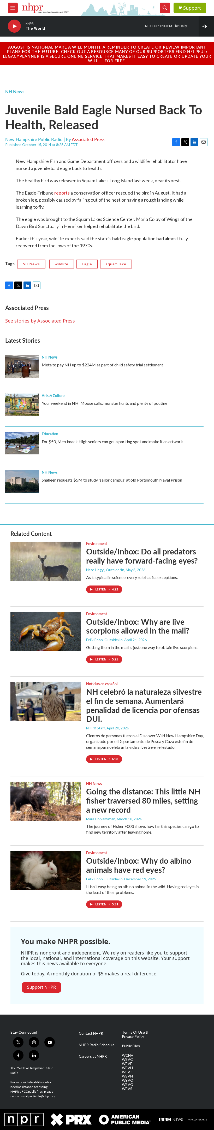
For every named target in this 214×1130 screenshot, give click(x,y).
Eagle (87, 264)
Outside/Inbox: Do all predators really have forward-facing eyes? (142, 556)
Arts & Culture (53, 395)
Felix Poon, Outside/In (104, 639)
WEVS (127, 1089)
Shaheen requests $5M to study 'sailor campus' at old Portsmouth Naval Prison (112, 479)
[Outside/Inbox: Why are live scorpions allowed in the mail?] (45, 631)
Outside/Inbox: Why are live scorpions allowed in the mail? (137, 626)
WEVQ (127, 1084)
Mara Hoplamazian (100, 819)
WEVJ (127, 1072)
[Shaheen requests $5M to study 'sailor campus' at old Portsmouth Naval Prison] (22, 481)
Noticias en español (101, 683)
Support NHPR (41, 987)
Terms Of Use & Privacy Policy (135, 1034)
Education (50, 433)
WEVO (127, 1080)
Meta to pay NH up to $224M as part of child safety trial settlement (102, 364)
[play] (14, 26)
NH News (14, 91)
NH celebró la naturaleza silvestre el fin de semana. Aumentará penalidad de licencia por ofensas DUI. (144, 705)
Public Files (131, 1046)
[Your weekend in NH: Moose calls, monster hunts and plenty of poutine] (22, 405)
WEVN (127, 1076)
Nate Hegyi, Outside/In (105, 569)
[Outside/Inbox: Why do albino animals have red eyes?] (45, 870)
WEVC (127, 1059)
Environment (96, 543)
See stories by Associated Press (40, 321)
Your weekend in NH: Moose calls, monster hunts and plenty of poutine (104, 403)
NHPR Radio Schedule (97, 1045)
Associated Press (88, 139)
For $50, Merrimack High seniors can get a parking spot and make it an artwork (112, 441)
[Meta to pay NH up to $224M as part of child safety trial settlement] (22, 366)
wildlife (61, 264)
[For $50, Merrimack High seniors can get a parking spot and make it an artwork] (22, 443)
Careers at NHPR (93, 1056)
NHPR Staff (95, 728)
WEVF (127, 1064)
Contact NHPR (91, 1033)
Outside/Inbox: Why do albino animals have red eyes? (138, 865)
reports (62, 193)
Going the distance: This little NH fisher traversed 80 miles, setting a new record (143, 800)
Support (192, 8)
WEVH (127, 1068)
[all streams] (206, 26)
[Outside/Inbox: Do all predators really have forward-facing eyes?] (45, 561)
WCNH (127, 1055)
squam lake (116, 264)
